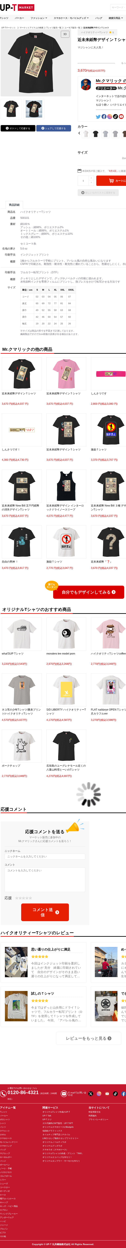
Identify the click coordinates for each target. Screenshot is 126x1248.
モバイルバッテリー (9, 1142)
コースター (5, 1187)
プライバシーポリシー (98, 1119)
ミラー (3, 1180)
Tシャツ (4, 18)
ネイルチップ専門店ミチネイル (56, 1134)
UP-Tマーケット (8, 28)
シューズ (4, 1183)
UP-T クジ (47, 1119)
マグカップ (5, 1153)
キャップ (4, 1202)
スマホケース (6, 1138)
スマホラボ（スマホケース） (55, 1150)
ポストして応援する (20, 128)
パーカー (19, 18)
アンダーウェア (7, 1217)
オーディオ (5, 1191)
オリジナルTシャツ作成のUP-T (56, 1112)
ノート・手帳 (6, 1168)
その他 (3, 1236)
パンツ (3, 1127)
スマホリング (6, 1146)
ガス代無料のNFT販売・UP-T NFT (57, 1123)
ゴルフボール (6, 1176)
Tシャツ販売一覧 (53, 28)
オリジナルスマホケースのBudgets (58, 1127)
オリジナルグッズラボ (52, 1146)
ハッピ (3, 1221)
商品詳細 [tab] (14, 204)
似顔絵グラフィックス (52, 1131)
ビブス (3, 1232)
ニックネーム (12, 851)
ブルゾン (4, 1229)
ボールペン (5, 1165)
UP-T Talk (46, 1116)
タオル (3, 1134)
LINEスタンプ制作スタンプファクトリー (60, 1138)
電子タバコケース (8, 1199)
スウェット (5, 1131)
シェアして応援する (55, 128)
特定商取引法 (94, 1112)
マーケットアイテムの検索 (31, 28)
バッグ (98, 18)
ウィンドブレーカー (9, 1214)
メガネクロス (6, 1172)
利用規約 (92, 1116)
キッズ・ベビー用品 (9, 1206)
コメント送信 (42, 912)
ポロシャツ (5, 1119)
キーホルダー (6, 1157)
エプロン (4, 1210)
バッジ (3, 1161)
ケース (3, 1195)
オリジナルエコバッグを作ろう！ (57, 1157)
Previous (79, 133)
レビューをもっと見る (86, 1038)
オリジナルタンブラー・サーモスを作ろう (61, 1161)
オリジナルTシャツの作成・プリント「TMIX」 (63, 1153)
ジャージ (4, 1225)
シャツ (3, 1123)
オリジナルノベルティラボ (54, 1142)
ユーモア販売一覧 (72, 28)
